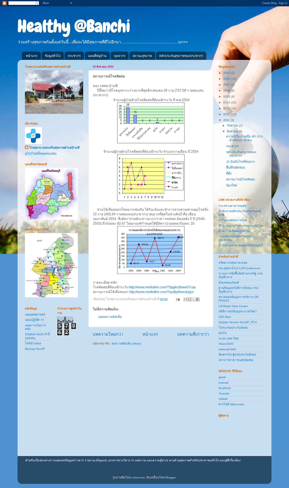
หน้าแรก (31, 56)
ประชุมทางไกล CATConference (239, 268)
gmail (222, 377)
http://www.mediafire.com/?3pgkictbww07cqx (162, 287)
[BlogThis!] (189, 299)
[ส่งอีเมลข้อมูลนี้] (185, 299)
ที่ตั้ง (228, 173)
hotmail (223, 382)
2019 (227, 72)
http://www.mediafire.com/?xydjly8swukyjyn (161, 292)
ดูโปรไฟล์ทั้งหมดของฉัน (40, 153)
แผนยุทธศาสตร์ (35, 314)
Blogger (170, 477)
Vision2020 (226, 343)
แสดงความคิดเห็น (110, 317)
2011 (226, 120)
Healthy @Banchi (74, 26)
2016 (227, 90)
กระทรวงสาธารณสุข (232, 206)
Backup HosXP (35, 349)
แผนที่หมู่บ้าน (97, 56)
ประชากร (74, 56)
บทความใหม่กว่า (108, 334)
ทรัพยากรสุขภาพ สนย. (233, 262)
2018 (227, 78)
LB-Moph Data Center (233, 306)
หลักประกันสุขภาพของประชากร (181, 56)
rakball (223, 398)
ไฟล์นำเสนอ (33, 343)
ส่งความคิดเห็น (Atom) (126, 343)
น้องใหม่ (231, 185)
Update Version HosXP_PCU (238, 322)
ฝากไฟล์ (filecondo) (231, 404)
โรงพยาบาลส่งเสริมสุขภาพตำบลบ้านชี (54, 147)
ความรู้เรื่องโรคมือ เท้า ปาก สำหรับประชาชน (244, 138)
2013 (227, 108)
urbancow (138, 477)
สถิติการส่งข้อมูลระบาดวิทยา (238, 311)
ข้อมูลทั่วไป (53, 56)
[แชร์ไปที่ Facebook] (197, 299)
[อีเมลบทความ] (178, 299)
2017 (227, 84)
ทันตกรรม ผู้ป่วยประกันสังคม (237, 354)
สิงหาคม (233, 131)
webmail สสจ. (228, 349)
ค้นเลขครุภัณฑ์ (229, 282)
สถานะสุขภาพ (142, 56)
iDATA (223, 333)
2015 (227, 96)
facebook (225, 388)
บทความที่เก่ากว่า (193, 334)
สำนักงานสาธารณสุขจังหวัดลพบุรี (241, 245)
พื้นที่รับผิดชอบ (235, 167)
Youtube (224, 393)
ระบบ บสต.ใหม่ (228, 338)
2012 (227, 114)
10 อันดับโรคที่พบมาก (240, 161)
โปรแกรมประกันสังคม (233, 327)
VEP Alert (225, 317)
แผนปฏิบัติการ (34, 320)
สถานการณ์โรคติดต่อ (240, 179)
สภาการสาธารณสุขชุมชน (236, 360)
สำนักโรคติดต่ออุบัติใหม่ (234, 231)
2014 (227, 102)
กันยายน (233, 125)
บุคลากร (119, 56)
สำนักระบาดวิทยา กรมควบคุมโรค (241, 225)
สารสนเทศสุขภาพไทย (233, 220)
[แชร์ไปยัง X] (193, 299)
